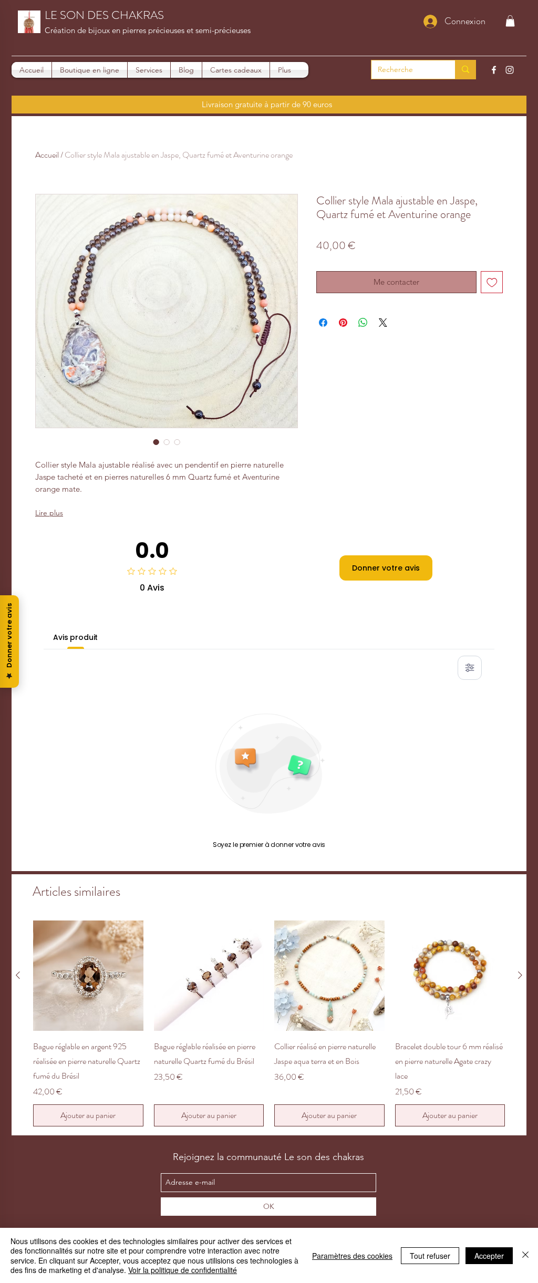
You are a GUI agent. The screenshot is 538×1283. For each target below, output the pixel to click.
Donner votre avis (386, 568)
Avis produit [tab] (75, 637)
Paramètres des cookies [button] (352, 1255)
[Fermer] (525, 1255)
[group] (269, 1023)
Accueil (47, 155)
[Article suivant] (520, 975)
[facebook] (494, 70)
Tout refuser (430, 1255)
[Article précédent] (18, 975)
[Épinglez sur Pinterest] (343, 322)
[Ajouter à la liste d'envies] (492, 282)
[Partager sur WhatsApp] (363, 322)
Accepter (489, 1255)
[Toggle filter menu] (470, 668)
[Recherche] (465, 69)
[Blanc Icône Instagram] (509, 70)
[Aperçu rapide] (88, 975)
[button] (510, 21)
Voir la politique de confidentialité (182, 1270)
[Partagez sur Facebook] (323, 322)
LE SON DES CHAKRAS (104, 15)
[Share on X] (383, 322)
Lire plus (49, 513)
